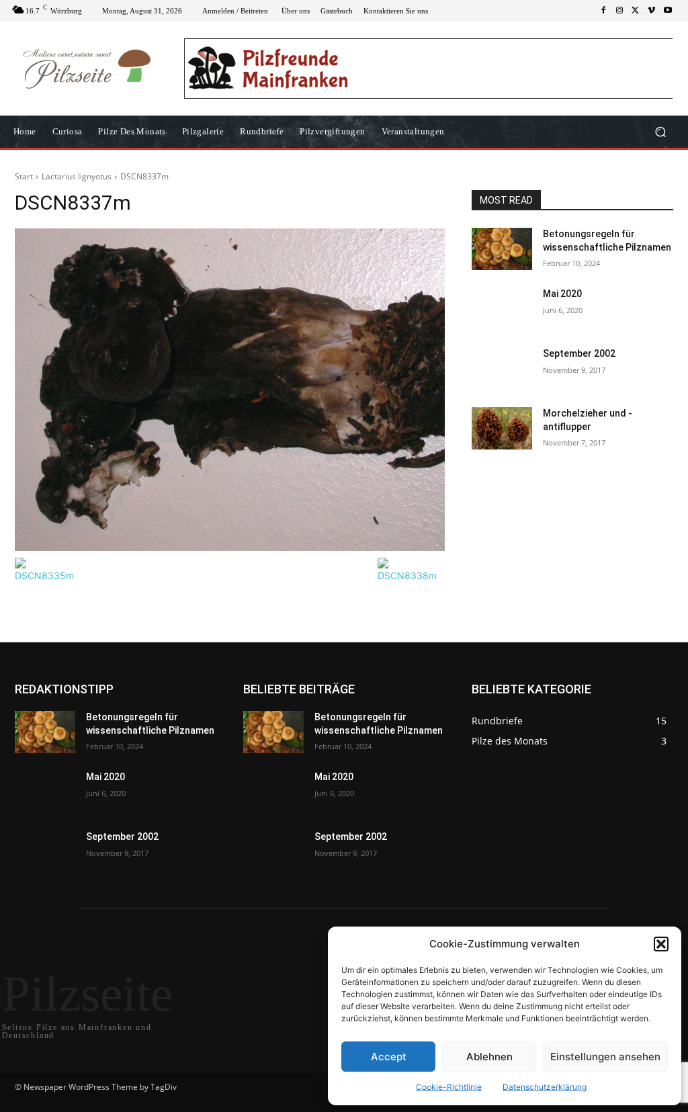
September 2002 (579, 353)
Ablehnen (489, 1056)
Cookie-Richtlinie (449, 1087)
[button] (661, 944)
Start (24, 176)
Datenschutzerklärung (545, 1087)
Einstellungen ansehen (605, 1056)
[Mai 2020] (502, 309)
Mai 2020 (562, 293)
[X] (636, 11)
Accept (388, 1056)
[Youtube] (668, 11)
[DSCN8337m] (230, 389)
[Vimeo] (652, 11)
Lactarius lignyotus (77, 176)
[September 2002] (502, 368)
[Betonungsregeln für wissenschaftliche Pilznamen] (502, 249)
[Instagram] (619, 11)
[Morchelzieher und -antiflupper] (502, 428)
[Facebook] (603, 11)
